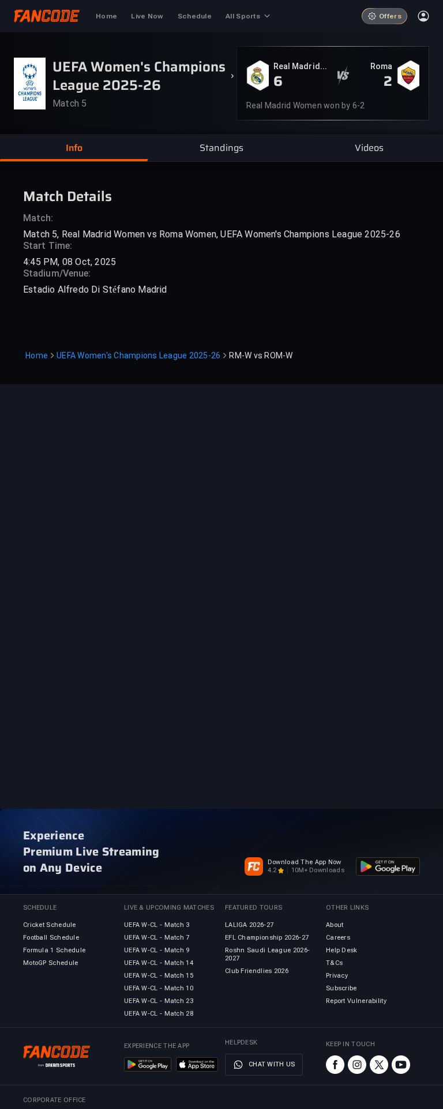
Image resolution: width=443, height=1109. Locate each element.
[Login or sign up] (423, 16)
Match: (38, 218)
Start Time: (47, 245)
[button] (74, 148)
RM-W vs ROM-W (260, 355)
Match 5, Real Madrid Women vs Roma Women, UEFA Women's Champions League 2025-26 (211, 234)
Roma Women (378, 67)
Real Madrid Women (296, 67)
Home (36, 355)
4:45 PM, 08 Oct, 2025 (69, 261)
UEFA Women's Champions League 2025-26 (138, 355)
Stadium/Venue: (57, 273)
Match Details (67, 196)
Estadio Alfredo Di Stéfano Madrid (95, 289)
